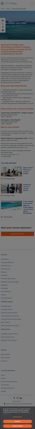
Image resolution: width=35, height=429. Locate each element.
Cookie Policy (7, 413)
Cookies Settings (17, 417)
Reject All (17, 421)
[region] (17, 418)
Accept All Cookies (17, 426)
